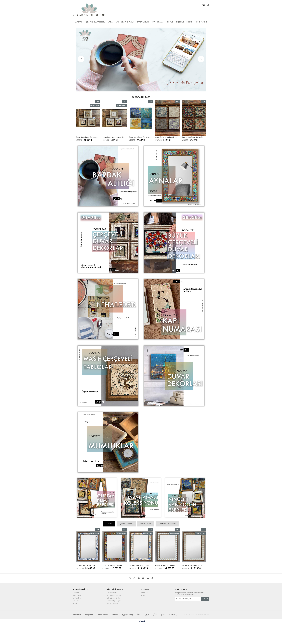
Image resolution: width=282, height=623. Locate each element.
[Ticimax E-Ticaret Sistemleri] (141, 559)
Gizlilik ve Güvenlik (112, 541)
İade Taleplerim (77, 535)
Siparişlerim (76, 530)
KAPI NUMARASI (158, 22)
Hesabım (75, 541)
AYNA (110, 22)
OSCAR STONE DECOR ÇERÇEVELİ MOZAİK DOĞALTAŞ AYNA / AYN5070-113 (86, 503)
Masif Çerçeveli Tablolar (167, 461)
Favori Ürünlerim (77, 532)
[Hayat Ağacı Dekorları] (141, 435)
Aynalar (109, 461)
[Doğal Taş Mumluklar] (108, 380)
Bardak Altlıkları (145, 461)
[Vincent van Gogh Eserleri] (185, 435)
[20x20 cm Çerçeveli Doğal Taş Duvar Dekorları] (108, 180)
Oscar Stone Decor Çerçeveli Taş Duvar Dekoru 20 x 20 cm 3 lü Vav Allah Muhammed (192, 74)
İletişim (143, 532)
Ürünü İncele (93, 58)
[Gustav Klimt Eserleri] (97, 435)
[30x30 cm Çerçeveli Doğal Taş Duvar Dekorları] (174, 180)
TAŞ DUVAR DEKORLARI (184, 22)
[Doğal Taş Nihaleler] (108, 247)
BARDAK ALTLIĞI (143, 22)
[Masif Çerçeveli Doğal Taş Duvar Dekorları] (108, 313)
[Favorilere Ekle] (88, 58)
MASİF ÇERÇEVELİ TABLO (125, 22)
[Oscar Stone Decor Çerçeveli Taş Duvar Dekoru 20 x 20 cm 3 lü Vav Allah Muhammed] (194, 55)
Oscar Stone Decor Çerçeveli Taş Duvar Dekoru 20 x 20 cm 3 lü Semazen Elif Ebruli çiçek (86, 74)
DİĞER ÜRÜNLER (201, 22)
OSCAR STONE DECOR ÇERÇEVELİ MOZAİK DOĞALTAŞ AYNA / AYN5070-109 (192, 503)
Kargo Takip (76, 538)
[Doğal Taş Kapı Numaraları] (174, 247)
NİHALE (170, 22)
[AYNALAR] (141, 28)
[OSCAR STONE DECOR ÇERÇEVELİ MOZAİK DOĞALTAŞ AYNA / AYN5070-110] (167, 483)
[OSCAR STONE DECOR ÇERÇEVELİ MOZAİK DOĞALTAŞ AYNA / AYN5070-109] (194, 483)
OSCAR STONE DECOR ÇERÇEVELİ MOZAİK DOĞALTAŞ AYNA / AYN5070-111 (139, 503)
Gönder (205, 536)
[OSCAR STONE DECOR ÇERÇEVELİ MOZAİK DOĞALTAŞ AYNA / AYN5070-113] (88, 483)
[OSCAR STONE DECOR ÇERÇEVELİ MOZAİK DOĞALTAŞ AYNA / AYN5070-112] (114, 483)
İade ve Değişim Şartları (113, 535)
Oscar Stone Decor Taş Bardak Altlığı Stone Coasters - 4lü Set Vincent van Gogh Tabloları (113, 74)
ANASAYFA (78, 22)
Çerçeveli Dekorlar (126, 461)
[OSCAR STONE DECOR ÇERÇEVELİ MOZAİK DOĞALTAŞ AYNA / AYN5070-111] (141, 483)
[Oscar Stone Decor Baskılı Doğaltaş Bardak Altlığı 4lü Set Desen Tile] (141, 55)
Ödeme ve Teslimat (112, 530)
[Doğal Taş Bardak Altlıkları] (108, 113)
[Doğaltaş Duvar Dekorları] (174, 313)
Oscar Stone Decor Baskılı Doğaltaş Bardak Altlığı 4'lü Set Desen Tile (139, 74)
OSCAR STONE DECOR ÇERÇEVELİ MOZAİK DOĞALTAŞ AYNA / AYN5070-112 (113, 503)
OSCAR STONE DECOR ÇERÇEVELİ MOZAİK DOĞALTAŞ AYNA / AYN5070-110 (166, 503)
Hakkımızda (144, 530)
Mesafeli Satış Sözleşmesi (114, 538)
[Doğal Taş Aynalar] (174, 113)
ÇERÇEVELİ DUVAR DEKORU (95, 22)
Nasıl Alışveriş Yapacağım (114, 532)
